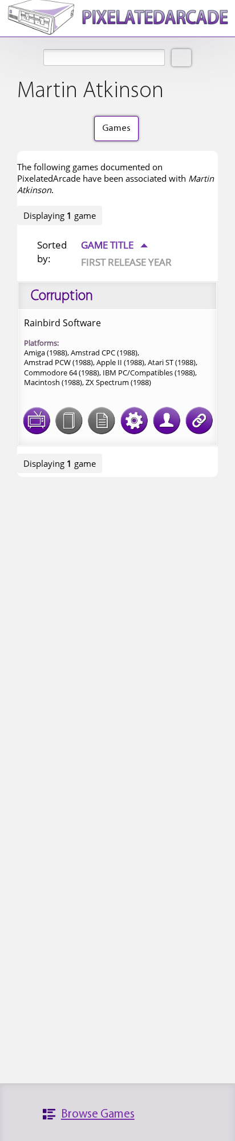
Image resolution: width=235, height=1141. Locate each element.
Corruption (62, 296)
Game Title (114, 244)
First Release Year (126, 262)
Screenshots (36, 420)
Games (116, 128)
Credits (166, 420)
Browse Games (98, 1114)
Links (199, 420)
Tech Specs (134, 420)
